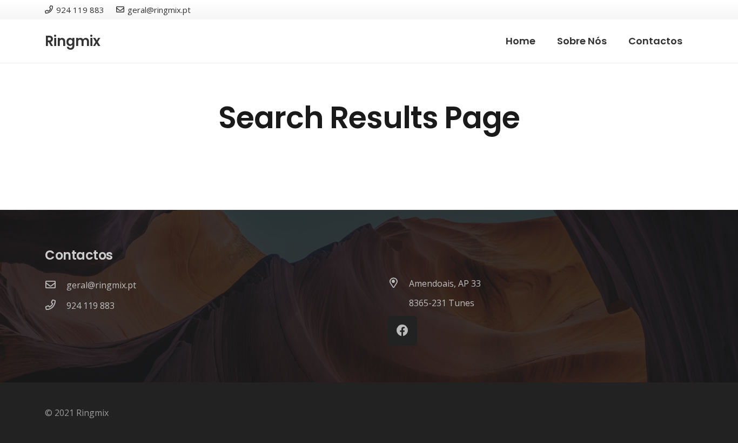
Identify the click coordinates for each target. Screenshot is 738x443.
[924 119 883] (55, 305)
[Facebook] (402, 331)
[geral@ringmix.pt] (55, 285)
